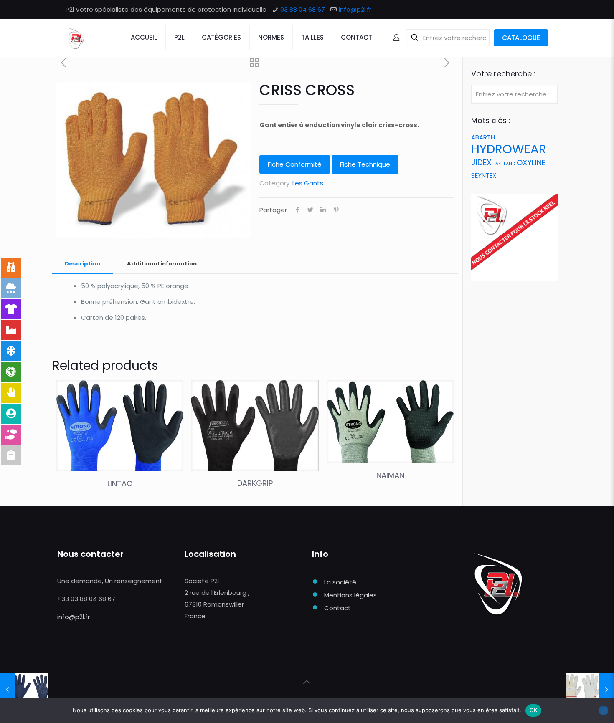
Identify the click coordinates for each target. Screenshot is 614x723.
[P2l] (75, 37)
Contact (337, 608)
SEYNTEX (483, 175)
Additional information (162, 264)
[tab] (82, 264)
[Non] (603, 710)
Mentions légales (350, 595)
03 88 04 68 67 (302, 9)
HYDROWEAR (508, 148)
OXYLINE (531, 162)
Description (82, 264)
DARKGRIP (255, 483)
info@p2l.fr (355, 9)
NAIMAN (390, 475)
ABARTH (483, 137)
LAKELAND (504, 164)
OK (534, 710)
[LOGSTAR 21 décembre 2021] (24, 689)
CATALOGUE (521, 37)
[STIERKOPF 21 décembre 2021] (590, 689)
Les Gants (307, 183)
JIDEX (481, 162)
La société (340, 582)
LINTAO (119, 483)
